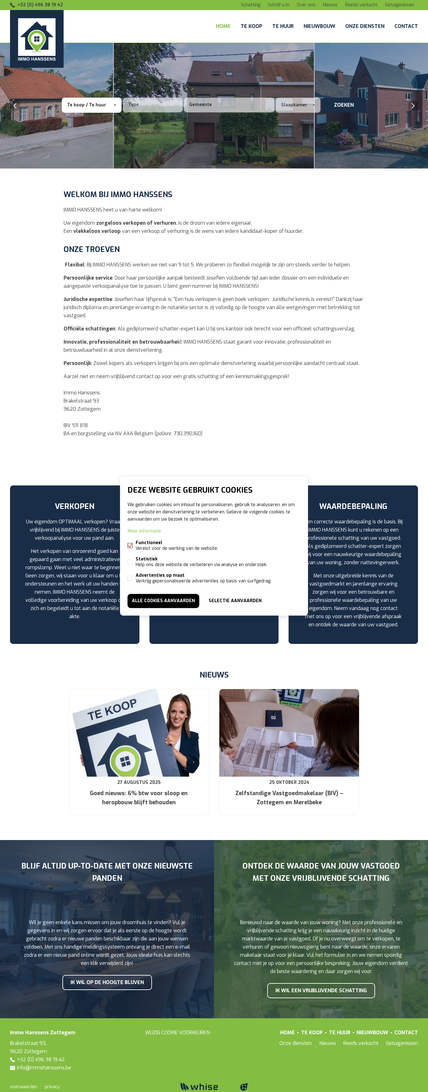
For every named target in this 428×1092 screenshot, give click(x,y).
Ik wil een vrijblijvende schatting (321, 990)
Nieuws (330, 5)
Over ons (306, 5)
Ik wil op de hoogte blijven (107, 982)
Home (223, 26)
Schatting (250, 5)
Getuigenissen (399, 5)
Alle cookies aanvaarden (163, 601)
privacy (52, 1087)
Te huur (283, 26)
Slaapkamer (294, 105)
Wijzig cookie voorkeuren (177, 1032)
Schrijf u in (278, 5)
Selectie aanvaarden (235, 601)
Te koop (251, 26)
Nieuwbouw (319, 26)
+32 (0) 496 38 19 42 (40, 5)
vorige (15, 106)
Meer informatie (144, 531)
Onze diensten (364, 26)
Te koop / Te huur (86, 105)
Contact (406, 26)
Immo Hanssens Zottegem (42, 1032)
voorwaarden (23, 1087)
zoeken (344, 105)
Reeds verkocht (361, 5)
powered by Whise (206, 1086)
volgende (413, 106)
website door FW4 (244, 1087)
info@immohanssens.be (44, 1067)
